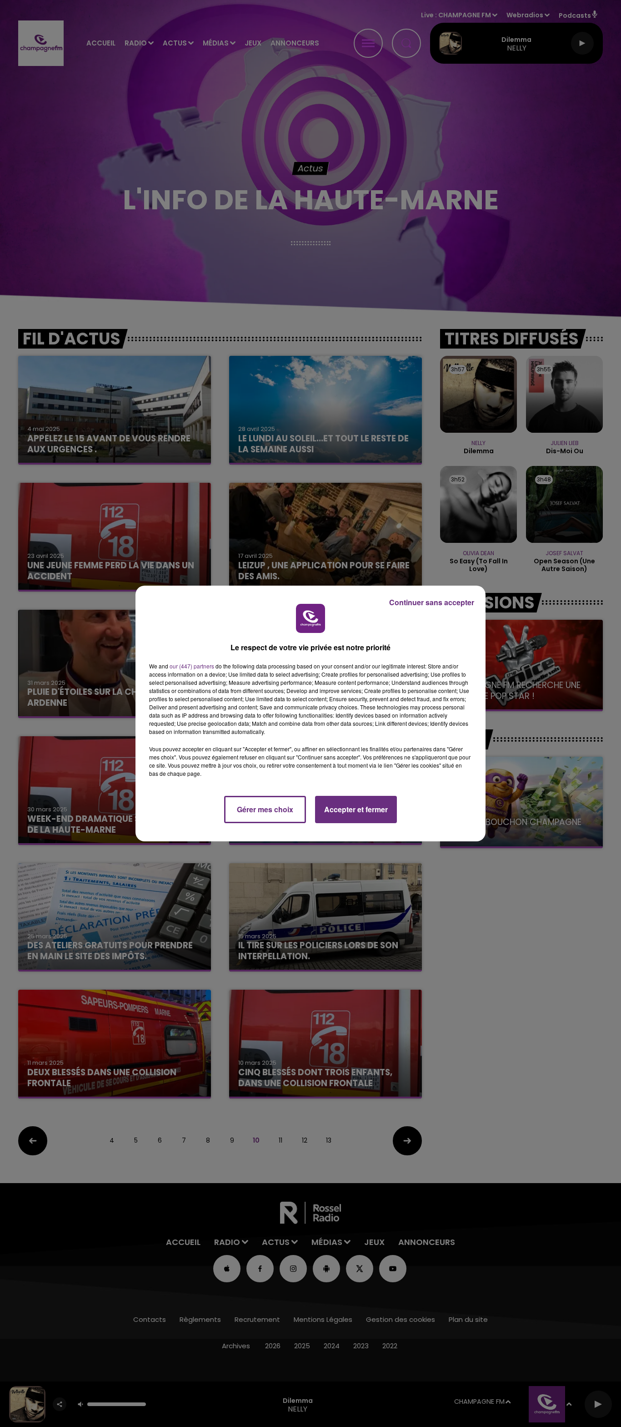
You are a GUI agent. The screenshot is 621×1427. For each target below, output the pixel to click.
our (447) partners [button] (192, 666)
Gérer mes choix (265, 809)
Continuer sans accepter (431, 602)
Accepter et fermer (356, 809)
